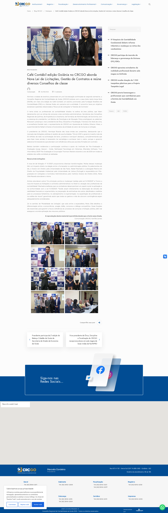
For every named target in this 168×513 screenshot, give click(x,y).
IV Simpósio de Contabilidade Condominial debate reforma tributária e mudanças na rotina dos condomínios (125, 44)
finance (111, 111)
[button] (162, 507)
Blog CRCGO (38, 11)
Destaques (49, 11)
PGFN (125, 111)
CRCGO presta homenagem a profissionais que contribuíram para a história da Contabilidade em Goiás (125, 97)
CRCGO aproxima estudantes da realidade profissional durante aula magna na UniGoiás (125, 70)
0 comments (58, 92)
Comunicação (31, 92)
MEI (118, 111)
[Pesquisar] (124, 29)
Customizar (12, 504)
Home (29, 11)
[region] (25, 497)
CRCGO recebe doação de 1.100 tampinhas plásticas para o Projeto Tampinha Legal (125, 83)
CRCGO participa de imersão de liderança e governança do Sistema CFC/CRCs (125, 58)
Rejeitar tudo (25, 504)
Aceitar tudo (38, 504)
